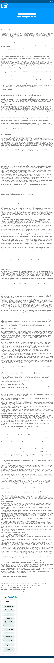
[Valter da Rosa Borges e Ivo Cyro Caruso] (3, 649)
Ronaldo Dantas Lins (9, 633)
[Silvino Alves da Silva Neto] (3, 637)
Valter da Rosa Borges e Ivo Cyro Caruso (9, 649)
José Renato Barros (9, 626)
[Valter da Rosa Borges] (3, 644)
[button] (52, 6)
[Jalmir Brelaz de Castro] (3, 622)
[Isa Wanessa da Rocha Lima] (3, 614)
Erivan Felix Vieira (9, 606)
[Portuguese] (1, 1)
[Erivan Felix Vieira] (3, 606)
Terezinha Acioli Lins (9, 640)
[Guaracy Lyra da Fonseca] (3, 610)
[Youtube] (52, 1)
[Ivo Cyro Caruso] (3, 618)
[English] (2, 1)
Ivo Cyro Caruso (8, 618)
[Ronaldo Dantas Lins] (3, 633)
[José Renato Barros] (3, 626)
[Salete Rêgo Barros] (3, 629)
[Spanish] (4, 1)
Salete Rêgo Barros (9, 629)
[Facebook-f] (50, 1)
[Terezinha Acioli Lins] (3, 641)
